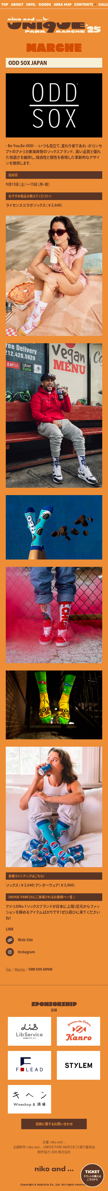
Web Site (25, 940)
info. (31, 4)
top (4, 4)
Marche (20, 969)
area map (63, 4)
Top (9, 969)
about (17, 4)
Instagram (26, 952)
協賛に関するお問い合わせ (54, 1124)
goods (45, 4)
